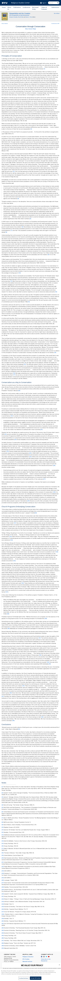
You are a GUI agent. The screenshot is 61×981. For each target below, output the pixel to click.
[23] (8, 451)
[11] (11, 281)
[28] (54, 492)
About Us (9, 8)
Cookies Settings (23, 978)
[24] (30, 453)
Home (4, 7)
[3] (14, 171)
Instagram (44, 956)
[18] (19, 390)
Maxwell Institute (27, 961)
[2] (31, 129)
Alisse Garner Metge (30, 28)
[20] (41, 429)
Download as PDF (55, 23)
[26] (54, 465)
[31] (15, 523)
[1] (44, 68)
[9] (48, 254)
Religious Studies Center (20, 3)
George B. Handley (13, 17)
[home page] (4, 3)
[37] (7, 592)
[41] (40, 638)
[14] (55, 352)
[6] (22, 227)
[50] (19, 729)
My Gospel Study (35, 8)
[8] (6, 232)
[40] (9, 628)
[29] (28, 501)
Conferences (26, 7)
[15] (25, 364)
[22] (15, 439)
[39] (46, 618)
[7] (11, 230)
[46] (11, 693)
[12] (56, 291)
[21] (6, 434)
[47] (3, 696)
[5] (30, 218)
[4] (18, 198)
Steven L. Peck (28, 17)
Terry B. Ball (20, 17)
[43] (48, 662)
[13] (29, 301)
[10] (20, 273)
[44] (50, 664)
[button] (59, 964)
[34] (57, 551)
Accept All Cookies (36, 978)
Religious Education (28, 956)
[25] (30, 456)
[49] (13, 720)
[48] (42, 717)
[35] (14, 560)
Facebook (41, 956)
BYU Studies (26, 959)
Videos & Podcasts (44, 8)
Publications (17, 7)
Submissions (55, 7)
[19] (12, 416)
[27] (44, 479)
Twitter (46, 956)
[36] (23, 583)
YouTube (48, 956)
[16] (14, 373)
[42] (40, 655)
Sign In (44, 3)
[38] (8, 613)
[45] (23, 685)
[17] (14, 375)
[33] (11, 540)
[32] (10, 536)
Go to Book (56, 13)
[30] (36, 513)
